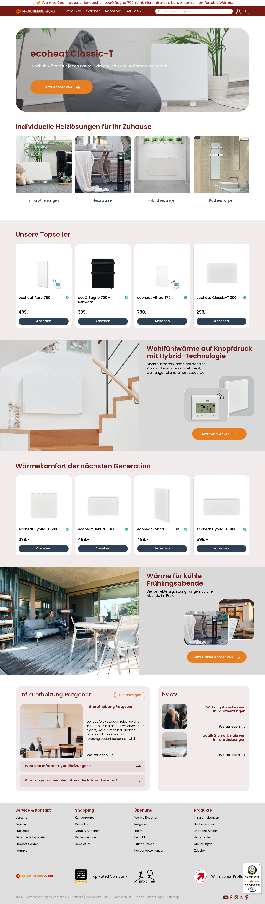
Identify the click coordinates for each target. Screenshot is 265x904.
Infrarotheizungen (43, 200)
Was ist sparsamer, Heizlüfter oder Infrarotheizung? (71, 781)
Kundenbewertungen (149, 850)
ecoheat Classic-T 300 (216, 298)
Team (138, 830)
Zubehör (200, 850)
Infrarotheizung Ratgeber (109, 707)
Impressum (93, 897)
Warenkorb (83, 824)
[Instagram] (236, 897)
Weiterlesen (97, 755)
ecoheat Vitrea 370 (154, 298)
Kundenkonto (84, 817)
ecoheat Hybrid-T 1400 (216, 530)
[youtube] (226, 897)
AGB (107, 897)
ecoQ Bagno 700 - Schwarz (94, 300)
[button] (132, 11)
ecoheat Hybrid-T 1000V (158, 530)
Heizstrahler (103, 200)
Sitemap (173, 897)
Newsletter (83, 844)
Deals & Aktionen (87, 830)
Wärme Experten (146, 817)
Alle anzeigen (129, 695)
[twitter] (241, 897)
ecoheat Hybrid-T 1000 (98, 530)
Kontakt (21, 850)
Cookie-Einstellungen (149, 897)
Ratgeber (141, 824)
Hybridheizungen (162, 200)
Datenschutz (122, 897)
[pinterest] (246, 897)
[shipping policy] (148, 882)
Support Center (27, 844)
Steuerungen (203, 844)
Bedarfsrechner (86, 837)
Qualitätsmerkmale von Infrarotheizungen (224, 738)
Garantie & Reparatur (31, 837)
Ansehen (43, 321)
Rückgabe (22, 830)
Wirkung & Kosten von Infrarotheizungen (226, 710)
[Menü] (258, 865)
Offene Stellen (144, 844)
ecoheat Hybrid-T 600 (38, 530)
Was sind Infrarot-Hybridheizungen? (58, 766)
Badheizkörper (221, 200)
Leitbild (139, 837)
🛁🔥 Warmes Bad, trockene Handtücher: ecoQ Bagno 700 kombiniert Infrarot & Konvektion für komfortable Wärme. (132, 3)
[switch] (252, 889)
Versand (21, 817)
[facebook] (231, 897)
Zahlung (21, 824)
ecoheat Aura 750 (34, 298)
